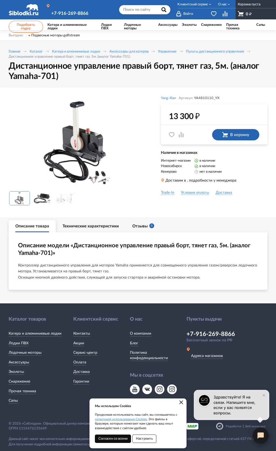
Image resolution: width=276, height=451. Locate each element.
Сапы (13, 401)
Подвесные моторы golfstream (55, 35)
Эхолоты (16, 372)
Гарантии (81, 381)
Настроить (144, 438)
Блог (134, 343)
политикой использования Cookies (121, 419)
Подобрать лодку (26, 26)
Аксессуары (19, 362)
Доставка (81, 372)
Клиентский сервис (192, 4)
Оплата (79, 362)
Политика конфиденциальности (149, 355)
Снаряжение (19, 381)
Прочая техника (22, 391)
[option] (77, 141)
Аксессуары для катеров (129, 51)
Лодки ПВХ (19, 343)
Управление (167, 51)
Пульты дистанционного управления (215, 51)
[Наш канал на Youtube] (135, 389)
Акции (78, 343)
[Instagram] (159, 389)
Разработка (233, 426)
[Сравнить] (181, 135)
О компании (140, 333)
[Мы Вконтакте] (147, 389)
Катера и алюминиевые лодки (76, 51)
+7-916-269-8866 (69, 13)
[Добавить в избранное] (172, 135)
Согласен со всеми (112, 438)
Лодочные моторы (25, 353)
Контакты (81, 333)
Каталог (36, 51)
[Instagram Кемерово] (172, 389)
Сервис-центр (85, 353)
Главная (14, 51)
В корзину (239, 135)
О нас (222, 4)
